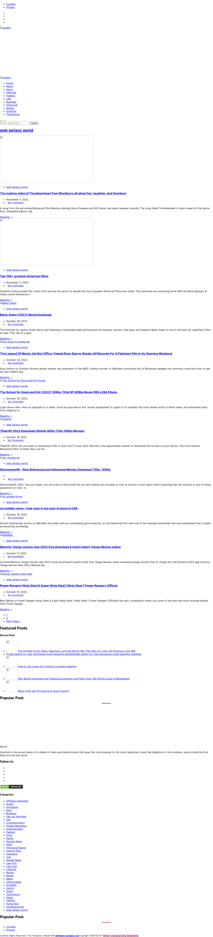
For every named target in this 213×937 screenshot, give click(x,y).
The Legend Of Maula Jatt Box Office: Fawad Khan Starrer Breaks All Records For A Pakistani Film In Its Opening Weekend (86, 353)
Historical (11, 105)
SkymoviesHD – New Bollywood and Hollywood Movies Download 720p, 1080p (55, 469)
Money (10, 108)
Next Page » (13, 621)
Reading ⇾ (6, 216)
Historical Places (16, 847)
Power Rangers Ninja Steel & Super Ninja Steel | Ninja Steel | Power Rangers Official (58, 585)
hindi (9, 844)
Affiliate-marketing (17, 800)
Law (8, 98)
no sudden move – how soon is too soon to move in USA (39, 508)
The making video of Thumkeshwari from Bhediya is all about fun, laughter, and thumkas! (63, 193)
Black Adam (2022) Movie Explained (25, 315)
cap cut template (16, 816)
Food (9, 835)
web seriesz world (16, 130)
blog (9, 810)
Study (9, 891)
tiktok (9, 897)
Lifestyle (11, 92)
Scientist (11, 111)
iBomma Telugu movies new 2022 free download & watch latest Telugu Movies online (60, 547)
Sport (9, 89)
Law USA (11, 866)
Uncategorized (15, 906)
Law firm (11, 863)
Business (11, 101)
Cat (8, 819)
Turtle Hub (12, 903)
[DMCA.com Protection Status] (11, 788)
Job (8, 857)
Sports (10, 888)
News (9, 86)
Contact (11, 4)
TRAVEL (11, 900)
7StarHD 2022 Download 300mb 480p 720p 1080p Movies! (42, 431)
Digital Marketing (16, 825)
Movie (9, 875)
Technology (13, 114)
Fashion (10, 95)
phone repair (13, 881)
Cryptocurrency (15, 822)
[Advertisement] (106, 52)
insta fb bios (13, 850)
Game (9, 838)
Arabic (10, 804)
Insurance (11, 853)
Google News (14, 841)
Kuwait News (13, 860)
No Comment (16, 202)
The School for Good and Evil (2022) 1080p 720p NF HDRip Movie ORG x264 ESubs (58, 392)
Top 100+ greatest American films (24, 276)
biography (12, 807)
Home (9, 83)
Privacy (10, 7)
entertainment (14, 828)
